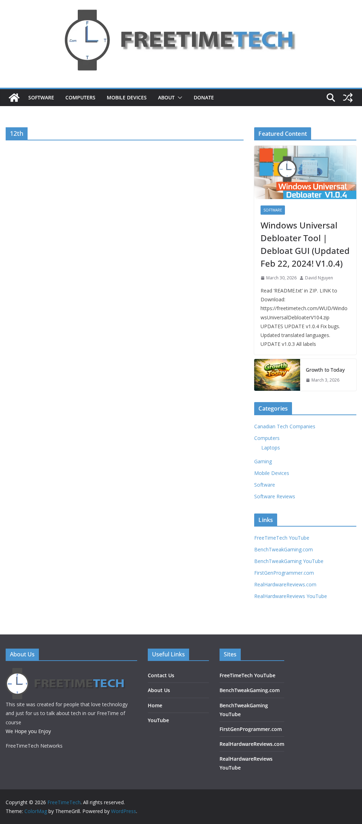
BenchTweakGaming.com (283, 549)
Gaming (263, 461)
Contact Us (161, 675)
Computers (80, 97)
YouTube (158, 720)
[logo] (66, 672)
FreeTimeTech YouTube (281, 537)
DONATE (204, 97)
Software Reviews (274, 496)
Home (155, 705)
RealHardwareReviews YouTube (290, 596)
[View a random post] (347, 97)
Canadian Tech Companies (284, 426)
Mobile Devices (127, 97)
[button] (178, 98)
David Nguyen (319, 278)
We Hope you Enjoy (28, 731)
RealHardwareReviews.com (285, 584)
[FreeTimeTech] (14, 97)
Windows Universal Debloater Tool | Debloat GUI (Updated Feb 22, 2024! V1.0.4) (305, 244)
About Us (159, 690)
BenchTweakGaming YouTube (288, 561)
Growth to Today (325, 369)
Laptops (270, 447)
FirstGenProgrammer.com (284, 572)
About (166, 97)
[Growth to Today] (277, 375)
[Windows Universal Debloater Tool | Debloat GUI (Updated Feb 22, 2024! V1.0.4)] (305, 172)
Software (41, 97)
